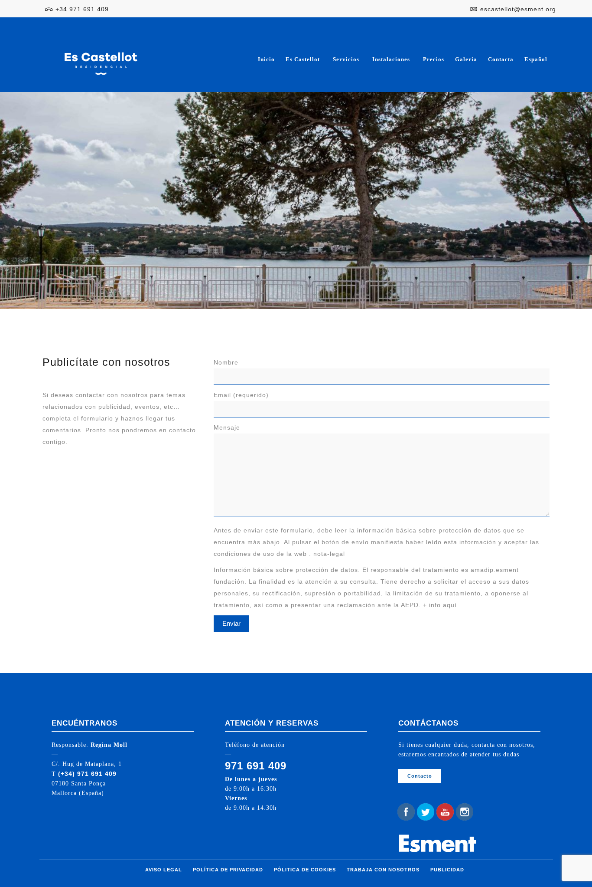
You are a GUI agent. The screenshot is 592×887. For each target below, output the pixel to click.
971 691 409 (255, 766)
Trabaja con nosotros (383, 869)
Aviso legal (163, 869)
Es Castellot (303, 59)
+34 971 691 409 (82, 9)
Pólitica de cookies (305, 869)
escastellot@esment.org (518, 9)
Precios (433, 59)
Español (535, 59)
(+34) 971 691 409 (87, 773)
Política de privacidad (228, 869)
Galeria (466, 59)
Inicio (266, 59)
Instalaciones (391, 59)
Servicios (346, 59)
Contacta (501, 59)
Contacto (419, 776)
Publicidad (447, 869)
